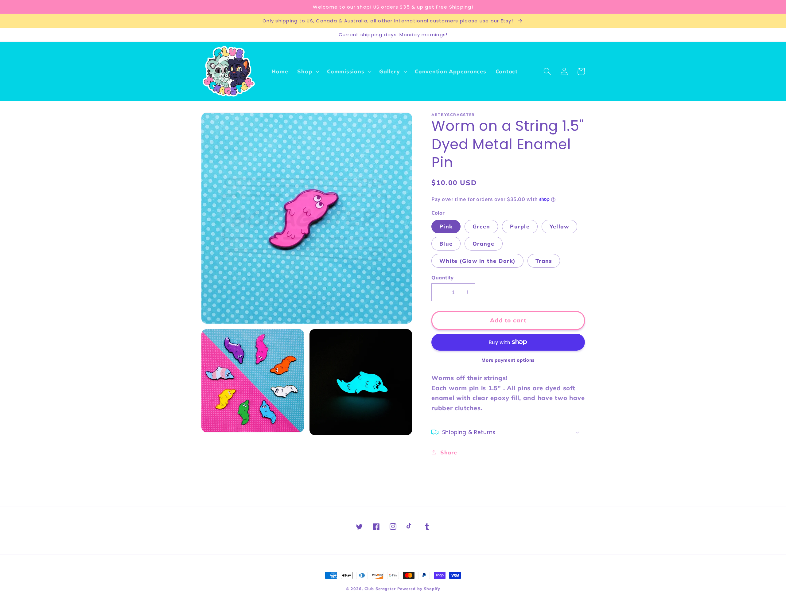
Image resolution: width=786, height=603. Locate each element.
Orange (484, 243)
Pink (446, 226)
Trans (543, 260)
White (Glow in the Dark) (477, 260)
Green (481, 226)
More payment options (508, 360)
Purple (520, 226)
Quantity (442, 277)
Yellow (560, 226)
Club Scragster (380, 588)
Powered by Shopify (418, 588)
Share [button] (448, 452)
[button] (307, 72)
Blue (446, 243)
